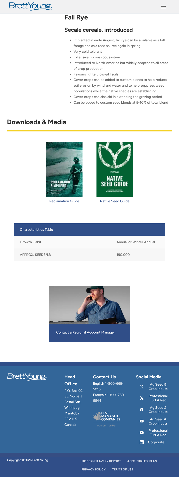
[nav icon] (163, 6)
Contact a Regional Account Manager (85, 332)
